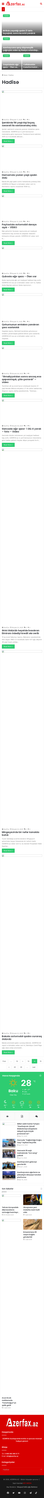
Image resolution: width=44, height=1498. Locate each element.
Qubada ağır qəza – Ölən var (19, 276)
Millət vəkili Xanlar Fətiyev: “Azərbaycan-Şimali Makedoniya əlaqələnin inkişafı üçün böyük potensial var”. (28, 1129)
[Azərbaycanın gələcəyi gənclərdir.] (8, 1165)
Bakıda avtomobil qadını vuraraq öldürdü (22, 1038)
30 (21, 1067)
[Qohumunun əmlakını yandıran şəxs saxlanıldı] (22, 306)
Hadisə (6, 15)
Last (33, 1067)
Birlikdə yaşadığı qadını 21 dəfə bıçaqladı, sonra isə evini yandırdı (19, 32)
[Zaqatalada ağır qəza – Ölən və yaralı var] (12, 61)
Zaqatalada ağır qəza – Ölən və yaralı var (11, 67)
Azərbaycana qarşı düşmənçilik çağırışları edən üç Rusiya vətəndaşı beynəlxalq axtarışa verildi (20, 50)
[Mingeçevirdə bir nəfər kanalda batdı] (22, 738)
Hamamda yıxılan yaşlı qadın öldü (19, 176)
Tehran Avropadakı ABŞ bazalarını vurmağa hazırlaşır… (10, 1209)
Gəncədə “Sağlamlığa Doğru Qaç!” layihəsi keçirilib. (29, 1141)
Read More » (8, 141)
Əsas (5, 75)
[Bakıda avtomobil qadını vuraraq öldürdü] (22, 942)
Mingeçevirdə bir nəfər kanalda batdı (20, 833)
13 (28, 1061)
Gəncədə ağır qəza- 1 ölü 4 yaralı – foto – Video (21, 430)
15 (40, 1061)
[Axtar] (41, 4)
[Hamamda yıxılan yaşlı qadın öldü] (22, 157)
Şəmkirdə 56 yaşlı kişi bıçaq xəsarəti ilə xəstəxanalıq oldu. (19, 124)
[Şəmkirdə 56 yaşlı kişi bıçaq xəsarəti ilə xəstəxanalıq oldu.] (22, 103)
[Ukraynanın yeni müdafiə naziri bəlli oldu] (32, 1199)
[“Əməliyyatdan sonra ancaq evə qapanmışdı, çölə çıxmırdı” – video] (22, 359)
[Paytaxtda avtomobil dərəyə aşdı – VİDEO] (22, 207)
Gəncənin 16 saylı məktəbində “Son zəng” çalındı (27, 1153)
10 (17, 1061)
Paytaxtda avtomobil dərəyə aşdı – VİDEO (19, 226)
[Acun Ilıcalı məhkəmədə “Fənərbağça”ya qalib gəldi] (11, 1307)
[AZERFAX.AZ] (15, 3)
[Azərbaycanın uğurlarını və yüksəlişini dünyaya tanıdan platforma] (8, 1175)
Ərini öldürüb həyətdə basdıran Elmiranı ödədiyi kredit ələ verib (20, 632)
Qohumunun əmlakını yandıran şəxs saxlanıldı (20, 326)
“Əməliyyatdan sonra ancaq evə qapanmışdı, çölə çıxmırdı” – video (21, 379)
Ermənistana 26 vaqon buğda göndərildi (30, 1234)
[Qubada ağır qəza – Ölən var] (22, 259)
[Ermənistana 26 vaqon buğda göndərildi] (32, 1224)
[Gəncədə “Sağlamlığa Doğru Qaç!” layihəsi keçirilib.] (8, 1143)
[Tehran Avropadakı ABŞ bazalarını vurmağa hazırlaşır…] (11, 1199)
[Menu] (3, 4)
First (4, 1061)
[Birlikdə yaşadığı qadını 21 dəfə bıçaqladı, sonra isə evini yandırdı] (22, 24)
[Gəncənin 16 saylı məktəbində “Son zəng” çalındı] (8, 1153)
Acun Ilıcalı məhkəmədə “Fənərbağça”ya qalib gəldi (9, 1401)
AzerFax (6, 119)
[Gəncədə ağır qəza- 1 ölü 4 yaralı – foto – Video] (22, 411)
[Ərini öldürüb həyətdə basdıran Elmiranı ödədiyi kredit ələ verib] (22, 537)
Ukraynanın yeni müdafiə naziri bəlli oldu (31, 1209)
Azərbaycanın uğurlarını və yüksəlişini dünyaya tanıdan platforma (29, 1174)
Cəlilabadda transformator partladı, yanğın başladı (30, 68)
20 (15, 1067)
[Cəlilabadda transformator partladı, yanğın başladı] (32, 61)
